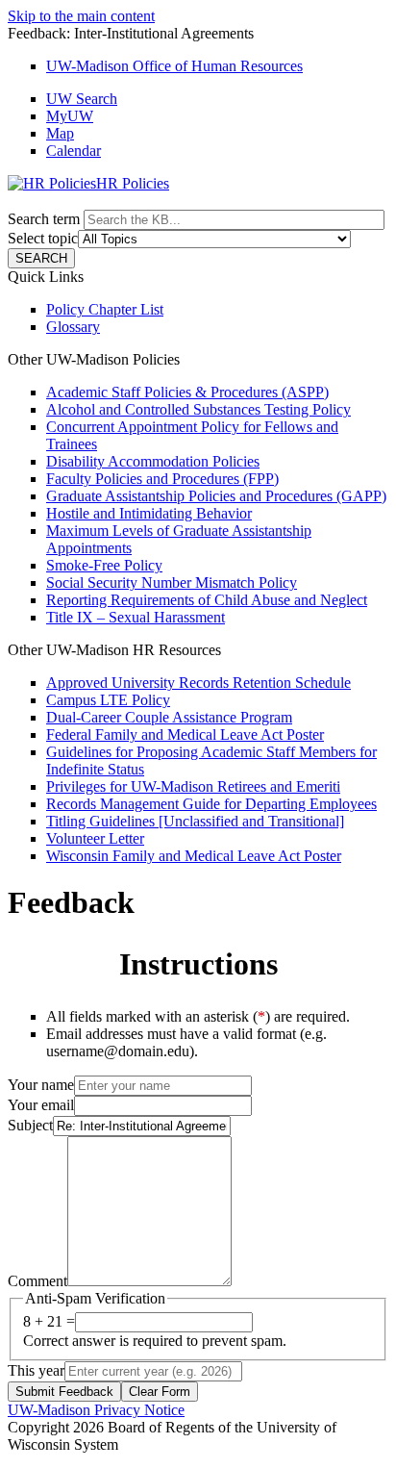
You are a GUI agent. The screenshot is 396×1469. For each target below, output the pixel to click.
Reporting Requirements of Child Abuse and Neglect (206, 600)
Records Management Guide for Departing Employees (211, 804)
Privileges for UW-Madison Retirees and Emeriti (193, 786)
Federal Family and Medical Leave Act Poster (185, 734)
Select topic (43, 238)
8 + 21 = (49, 1321)
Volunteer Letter (95, 838)
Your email (41, 1105)
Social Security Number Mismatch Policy (171, 582)
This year (36, 1370)
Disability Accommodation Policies (153, 461)
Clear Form (159, 1391)
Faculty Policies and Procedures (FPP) (162, 478)
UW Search (81, 98)
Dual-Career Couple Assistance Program (169, 717)
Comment (37, 1281)
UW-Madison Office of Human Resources (174, 66)
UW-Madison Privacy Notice (96, 1410)
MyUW (69, 116)
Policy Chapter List (104, 309)
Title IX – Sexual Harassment (135, 617)
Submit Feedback (64, 1391)
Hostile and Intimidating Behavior (149, 513)
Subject (30, 1125)
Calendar (73, 150)
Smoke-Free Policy (104, 565)
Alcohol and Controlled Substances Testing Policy (198, 409)
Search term (44, 219)
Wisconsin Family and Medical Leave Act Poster (193, 856)
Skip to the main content (81, 16)
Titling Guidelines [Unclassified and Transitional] (195, 821)
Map (60, 133)
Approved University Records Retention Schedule (198, 682)
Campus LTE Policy (108, 700)
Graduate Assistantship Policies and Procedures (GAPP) (216, 496)
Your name (41, 1084)
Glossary (73, 326)
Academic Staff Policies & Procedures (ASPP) (187, 392)
